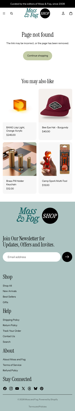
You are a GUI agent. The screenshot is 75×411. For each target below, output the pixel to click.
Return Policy (10, 325)
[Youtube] (17, 388)
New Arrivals (10, 291)
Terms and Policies (38, 406)
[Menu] (4, 13)
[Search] (11, 13)
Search (6, 341)
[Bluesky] (35, 388)
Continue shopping (37, 55)
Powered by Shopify (48, 399)
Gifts (5, 302)
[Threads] (29, 388)
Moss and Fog (31, 399)
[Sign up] (67, 257)
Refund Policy (10, 370)
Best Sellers (9, 296)
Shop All (7, 285)
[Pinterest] (42, 388)
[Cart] (71, 13)
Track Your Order (12, 330)
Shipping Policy (11, 319)
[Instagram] (11, 388)
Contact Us (9, 336)
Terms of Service (12, 365)
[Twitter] (23, 388)
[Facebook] (5, 388)
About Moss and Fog (14, 359)
